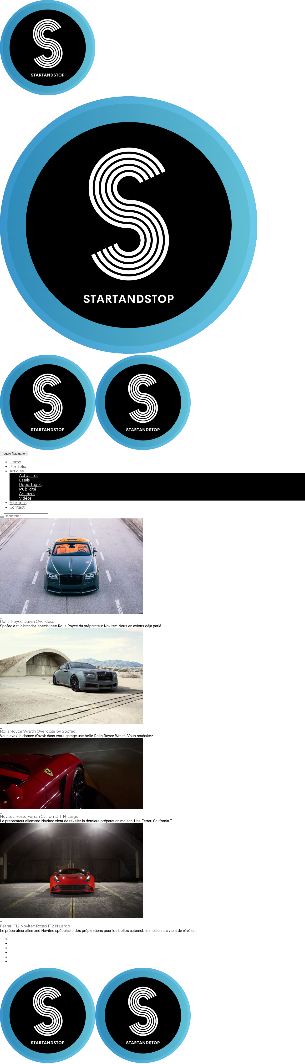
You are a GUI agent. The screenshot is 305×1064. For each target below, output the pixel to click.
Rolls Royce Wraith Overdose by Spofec (37, 731)
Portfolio (18, 466)
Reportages (30, 484)
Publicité (27, 489)
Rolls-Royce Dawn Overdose (27, 621)
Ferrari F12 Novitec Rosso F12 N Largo (35, 926)
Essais (24, 480)
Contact (17, 507)
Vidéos (25, 498)
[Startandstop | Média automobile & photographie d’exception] (95, 448)
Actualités (28, 475)
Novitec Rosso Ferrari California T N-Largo (39, 816)
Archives (27, 493)
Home (15, 462)
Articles (17, 471)
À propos (18, 503)
